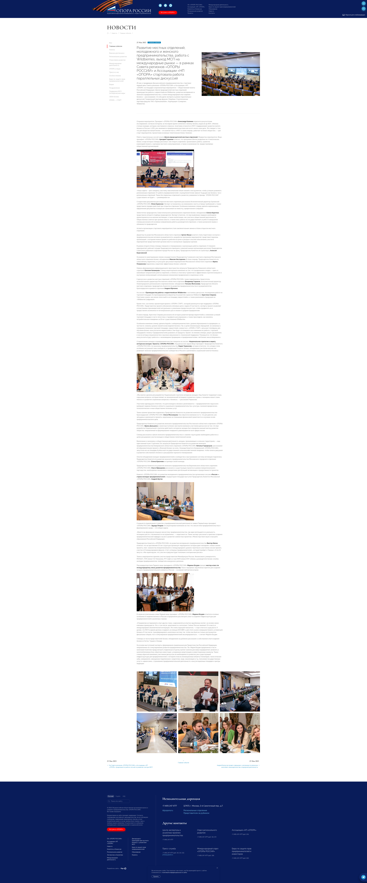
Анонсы (112, 50)
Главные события (125, 33)
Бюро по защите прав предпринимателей (222, 7)
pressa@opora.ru (167, 854)
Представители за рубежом (196, 813)
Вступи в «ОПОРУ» (168, 12)
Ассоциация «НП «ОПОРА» (196, 7)
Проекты (190, 13)
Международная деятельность (218, 5)
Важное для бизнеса (116, 53)
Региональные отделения (195, 810)
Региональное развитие (195, 11)
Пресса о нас (114, 72)
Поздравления (114, 88)
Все (110, 43)
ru (364, 8)
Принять (156, 876)
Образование (213, 9)
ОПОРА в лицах (114, 69)
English (118, 796)
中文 (124, 796)
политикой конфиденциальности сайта (174, 872)
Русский (110, 796)
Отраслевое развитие (117, 60)
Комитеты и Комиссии (195, 9)
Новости (211, 11)
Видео (111, 84)
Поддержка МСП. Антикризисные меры (117, 92)
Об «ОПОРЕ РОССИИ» (195, 5)
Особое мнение (115, 76)
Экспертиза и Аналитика (115, 855)
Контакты (212, 13)
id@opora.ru (167, 810)
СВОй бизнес (114, 97)
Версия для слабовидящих (355, 15)
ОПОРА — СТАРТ (115, 100)
